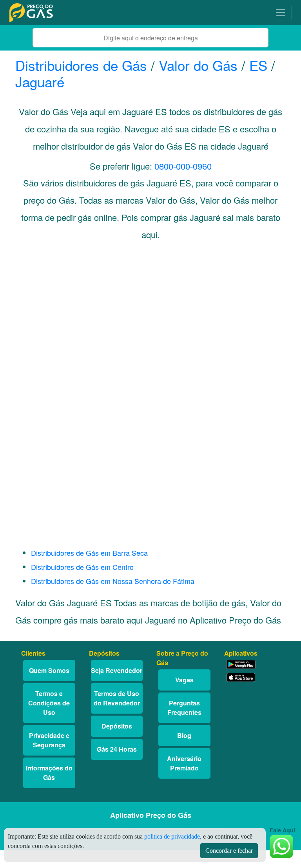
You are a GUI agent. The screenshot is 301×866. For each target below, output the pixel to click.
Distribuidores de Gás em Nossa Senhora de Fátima (112, 581)
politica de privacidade (172, 836)
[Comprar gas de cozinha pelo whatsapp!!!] (281, 845)
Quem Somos (49, 670)
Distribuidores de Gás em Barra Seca (89, 553)
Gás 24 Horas (117, 749)
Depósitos (117, 725)
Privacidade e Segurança (49, 740)
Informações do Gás (49, 772)
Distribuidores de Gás (83, 65)
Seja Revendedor (116, 670)
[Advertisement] (107, 321)
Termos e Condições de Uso (49, 703)
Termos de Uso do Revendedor (117, 698)
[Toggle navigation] (281, 12)
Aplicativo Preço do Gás (150, 815)
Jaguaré (39, 81)
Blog (184, 735)
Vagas (184, 679)
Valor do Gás (198, 65)
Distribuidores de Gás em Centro (82, 567)
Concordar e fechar (229, 850)
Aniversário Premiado (184, 763)
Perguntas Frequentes (184, 707)
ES (258, 65)
